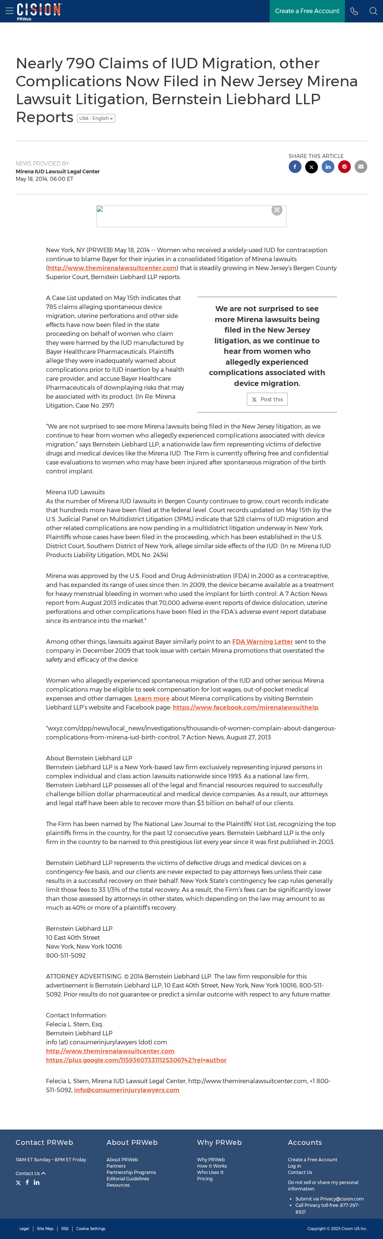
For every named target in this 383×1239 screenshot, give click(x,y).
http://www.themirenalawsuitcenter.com (112, 268)
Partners (116, 1166)
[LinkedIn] (37, 1182)
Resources (118, 1185)
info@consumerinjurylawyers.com (127, 1090)
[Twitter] (19, 1182)
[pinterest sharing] (344, 167)
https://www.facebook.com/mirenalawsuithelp (245, 707)
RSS (64, 1228)
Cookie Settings (90, 1228)
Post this (272, 399)
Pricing (205, 1178)
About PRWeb (122, 1159)
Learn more (152, 698)
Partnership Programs (131, 1172)
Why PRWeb (211, 1159)
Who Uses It (210, 1172)
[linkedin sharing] (328, 167)
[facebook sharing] (295, 167)
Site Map (45, 1228)
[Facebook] (27, 1182)
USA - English (94, 118)
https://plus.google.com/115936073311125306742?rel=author (136, 1060)
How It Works (212, 1166)
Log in (294, 1166)
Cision (347, 1228)
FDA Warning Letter (262, 641)
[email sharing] (361, 167)
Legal (24, 1228)
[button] (373, 11)
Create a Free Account (312, 1159)
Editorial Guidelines (128, 1178)
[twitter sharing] (311, 168)
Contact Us (28, 1173)
